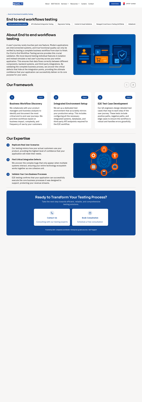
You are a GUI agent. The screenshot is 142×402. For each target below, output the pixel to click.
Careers (84, 4)
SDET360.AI (55, 4)
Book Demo (115, 4)
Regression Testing (64, 24)
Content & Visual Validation (83, 24)
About (47, 4)
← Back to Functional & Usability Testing (19, 14)
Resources (74, 4)
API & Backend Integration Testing (42, 24)
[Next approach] (133, 84)
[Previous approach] (126, 84)
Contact (91, 4)
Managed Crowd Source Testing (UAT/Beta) (110, 24)
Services (64, 4)
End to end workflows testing (17, 24)
